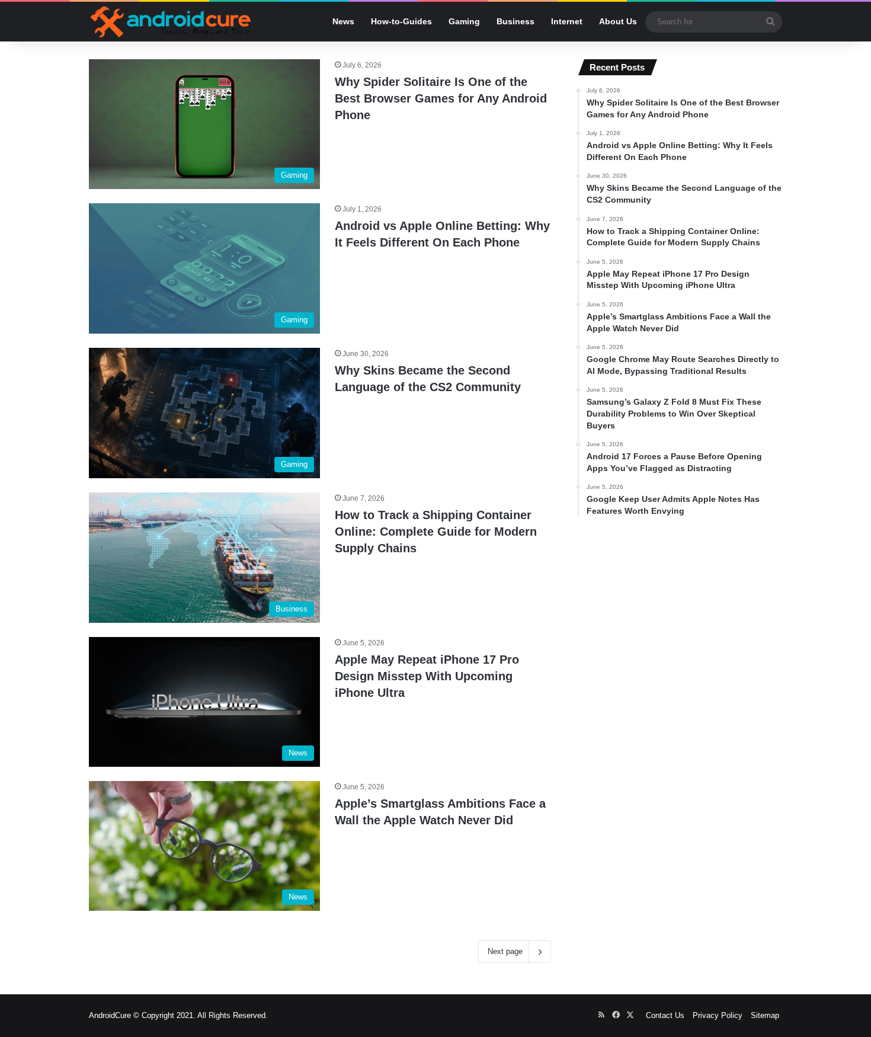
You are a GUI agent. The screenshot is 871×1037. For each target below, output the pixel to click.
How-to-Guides (401, 21)
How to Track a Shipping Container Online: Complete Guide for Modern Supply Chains (436, 531)
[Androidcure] (171, 22)
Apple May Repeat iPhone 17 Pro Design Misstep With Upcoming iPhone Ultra (427, 676)
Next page (505, 951)
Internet (566, 21)
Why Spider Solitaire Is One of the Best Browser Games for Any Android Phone (441, 98)
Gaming (464, 21)
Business (515, 21)
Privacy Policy (717, 1015)
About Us (618, 21)
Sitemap (765, 1015)
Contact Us (665, 1015)
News (343, 21)
